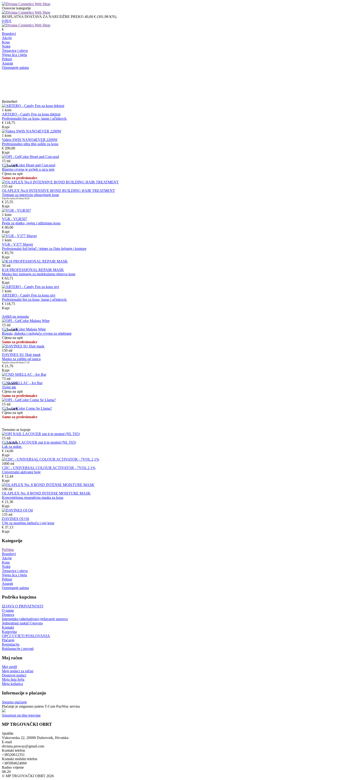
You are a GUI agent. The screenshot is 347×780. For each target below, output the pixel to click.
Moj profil (9, 667)
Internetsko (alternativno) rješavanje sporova (35, 619)
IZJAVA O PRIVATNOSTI (22, 606)
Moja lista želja (13, 679)
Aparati (7, 63)
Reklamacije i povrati (18, 649)
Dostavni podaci (14, 675)
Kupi (5, 127)
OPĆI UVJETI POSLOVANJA (26, 636)
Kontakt (8, 627)
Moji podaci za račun (17, 671)
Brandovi (9, 34)
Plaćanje (8, 640)
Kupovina (9, 632)
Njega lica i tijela (14, 55)
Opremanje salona (15, 68)
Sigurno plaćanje (14, 702)
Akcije (7, 38)
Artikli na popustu (15, 316)
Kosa (6, 42)
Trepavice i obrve (15, 51)
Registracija (10, 644)
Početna (8, 550)
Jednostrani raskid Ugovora (22, 623)
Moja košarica (12, 684)
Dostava (8, 615)
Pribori (7, 59)
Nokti (6, 46)
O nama (8, 610)
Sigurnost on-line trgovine (21, 715)
